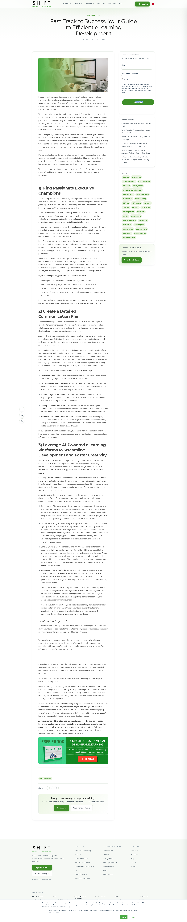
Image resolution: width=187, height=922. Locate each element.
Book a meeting (142, 4)
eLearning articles (140, 233)
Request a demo (42, 868)
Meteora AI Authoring (83, 850)
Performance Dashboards (84, 866)
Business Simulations (82, 862)
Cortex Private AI (81, 874)
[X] (21, 420)
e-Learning (147, 203)
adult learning (143, 220)
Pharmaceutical (108, 866)
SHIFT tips (126, 203)
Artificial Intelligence (129, 181)
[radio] (137, 76)
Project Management (129, 220)
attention (125, 216)
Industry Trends (138, 186)
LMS (76, 870)
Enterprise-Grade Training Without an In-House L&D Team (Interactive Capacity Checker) (136, 160)
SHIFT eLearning (140, 199)
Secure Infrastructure (82, 878)
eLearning (126, 177)
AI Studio (78, 854)
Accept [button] (124, 917)
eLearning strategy (45, 778)
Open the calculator (131, 260)
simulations (141, 212)
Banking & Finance (110, 862)
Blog (120, 3)
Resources (101, 3)
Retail (105, 870)
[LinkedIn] (21, 415)
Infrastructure (108, 874)
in (46, 788)
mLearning (126, 207)
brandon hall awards (129, 238)
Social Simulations (81, 858)
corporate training (144, 181)
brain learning (127, 225)
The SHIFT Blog (93, 15)
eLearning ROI (127, 233)
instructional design (142, 194)
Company (112, 3)
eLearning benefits (128, 212)
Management (108, 858)
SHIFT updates (136, 203)
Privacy (133, 866)
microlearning (146, 207)
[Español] (153, 4)
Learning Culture (128, 229)
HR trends (135, 207)
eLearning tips (136, 177)
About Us (134, 850)
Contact (134, 862)
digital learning (136, 216)
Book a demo (62, 808)
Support (106, 854)
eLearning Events (141, 229)
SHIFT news (126, 186)
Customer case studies (81, 808)
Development (108, 850)
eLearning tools (139, 225)
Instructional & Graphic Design (132, 190)
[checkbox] (137, 77)
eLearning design (128, 194)
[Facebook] (21, 409)
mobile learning (127, 199)
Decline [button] (133, 917)
